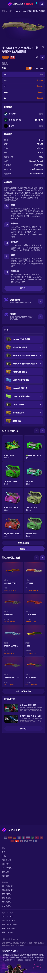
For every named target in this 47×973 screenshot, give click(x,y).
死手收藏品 (6, 894)
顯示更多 (23, 729)
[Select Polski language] (28, 837)
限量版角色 (6, 898)
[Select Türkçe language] (37, 837)
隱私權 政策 (6, 860)
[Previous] (36, 430)
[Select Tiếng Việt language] (41, 837)
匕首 (10, 11)
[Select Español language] (10, 837)
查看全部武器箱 (23, 543)
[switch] (29, 68)
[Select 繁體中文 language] (17, 841)
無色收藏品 (6, 902)
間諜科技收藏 (7, 890)
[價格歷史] (14, 107)
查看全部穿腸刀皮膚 (23, 691)
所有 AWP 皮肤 (8, 928)
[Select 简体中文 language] (12, 841)
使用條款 (5, 864)
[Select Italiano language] (23, 837)
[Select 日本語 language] (21, 841)
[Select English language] (5, 837)
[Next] (42, 430)
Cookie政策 (7, 868)
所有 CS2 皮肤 (7, 916)
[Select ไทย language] (30, 841)
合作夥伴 (5, 872)
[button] (12, 577)
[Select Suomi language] (35, 841)
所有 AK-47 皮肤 (8, 920)
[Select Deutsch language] (14, 837)
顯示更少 (23, 288)
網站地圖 (5, 876)
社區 (4, 852)
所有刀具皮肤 (7, 932)
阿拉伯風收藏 (7, 886)
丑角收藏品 (6, 906)
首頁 (3, 11)
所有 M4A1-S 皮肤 (9, 924)
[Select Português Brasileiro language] (32, 837)
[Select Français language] (19, 837)
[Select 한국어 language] (26, 841)
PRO (4, 856)
